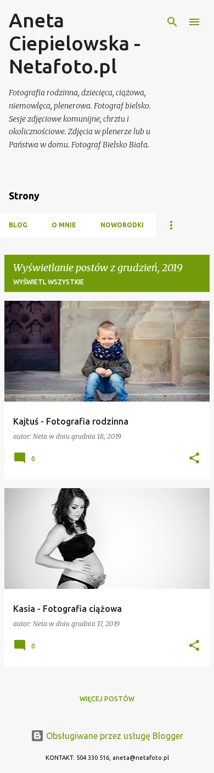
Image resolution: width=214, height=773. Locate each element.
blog (18, 224)
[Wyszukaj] (172, 22)
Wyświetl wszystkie (48, 281)
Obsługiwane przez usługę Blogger (113, 736)
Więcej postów (107, 698)
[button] (194, 458)
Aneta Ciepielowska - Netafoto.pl (74, 43)
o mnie (64, 224)
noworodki (122, 224)
